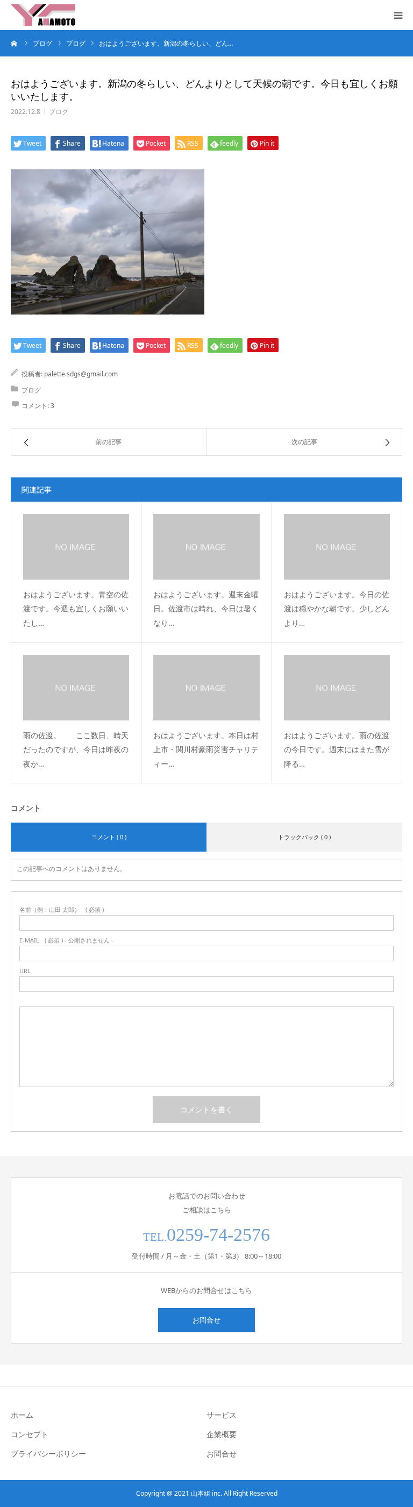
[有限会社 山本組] (43, 15)
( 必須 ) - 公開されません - (66, 940)
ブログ (58, 111)
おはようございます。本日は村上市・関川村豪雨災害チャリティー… (206, 749)
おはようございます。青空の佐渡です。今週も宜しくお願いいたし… (76, 608)
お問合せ (206, 1320)
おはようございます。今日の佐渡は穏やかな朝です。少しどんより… (336, 608)
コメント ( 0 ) (108, 837)
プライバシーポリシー (48, 1453)
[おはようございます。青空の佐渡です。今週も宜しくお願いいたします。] (76, 547)
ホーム (22, 1415)
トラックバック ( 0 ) (304, 837)
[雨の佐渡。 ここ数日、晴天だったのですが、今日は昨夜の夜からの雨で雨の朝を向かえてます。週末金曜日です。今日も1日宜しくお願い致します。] (76, 687)
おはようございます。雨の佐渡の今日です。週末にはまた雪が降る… (336, 749)
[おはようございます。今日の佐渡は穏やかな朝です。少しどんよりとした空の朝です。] (337, 547)
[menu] (398, 15)
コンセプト (29, 1434)
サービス (221, 1415)
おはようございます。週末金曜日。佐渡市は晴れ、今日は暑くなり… (206, 608)
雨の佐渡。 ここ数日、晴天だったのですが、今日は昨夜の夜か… (76, 749)
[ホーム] (14, 43)
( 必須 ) (61, 909)
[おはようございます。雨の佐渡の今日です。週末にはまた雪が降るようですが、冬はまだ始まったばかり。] (337, 687)
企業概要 (221, 1434)
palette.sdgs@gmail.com (81, 373)
